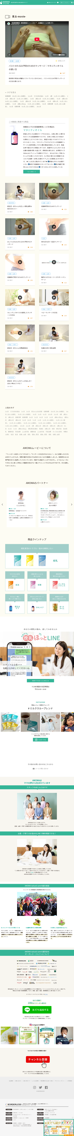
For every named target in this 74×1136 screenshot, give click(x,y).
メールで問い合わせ (41, 768)
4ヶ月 (58, 98)
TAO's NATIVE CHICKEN (26, 1125)
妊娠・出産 (22, 434)
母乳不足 (59, 429)
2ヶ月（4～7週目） (23, 98)
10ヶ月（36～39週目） (19, 96)
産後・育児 (35, 434)
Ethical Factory (16, 1125)
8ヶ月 (44, 104)
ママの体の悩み (38, 96)
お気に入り (61, 61)
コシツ (14, 1119)
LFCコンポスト (23, 1109)
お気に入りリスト (53, 2)
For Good (54, 1109)
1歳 (51, 96)
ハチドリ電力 (30, 1109)
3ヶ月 (32, 98)
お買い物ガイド (26, 1081)
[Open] (10, 722)
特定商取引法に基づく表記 (47, 1081)
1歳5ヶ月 (55, 101)
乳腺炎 (41, 429)
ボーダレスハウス (16, 1114)
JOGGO (19, 1123)
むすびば (15, 1116)
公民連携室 (47, 1117)
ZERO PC (15, 1112)
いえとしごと (21, 1117)
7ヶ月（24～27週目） (34, 104)
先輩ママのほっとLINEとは (40, 681)
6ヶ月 (49, 101)
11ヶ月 (30, 96)
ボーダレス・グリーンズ (50, 1112)
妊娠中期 (17, 106)
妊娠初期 (50, 104)
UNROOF (15, 1117)
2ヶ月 (7, 411)
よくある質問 (35, 1081)
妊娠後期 (8, 96)
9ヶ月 (11, 106)
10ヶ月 (39, 106)
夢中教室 (46, 1114)
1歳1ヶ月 (12, 98)
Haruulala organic (26, 1124)
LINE (32, 872)
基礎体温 (11, 431)
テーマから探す (57, 431)
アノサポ (20, 1112)
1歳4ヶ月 (28, 101)
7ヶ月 (14, 104)
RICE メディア (48, 1109)
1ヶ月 (46, 96)
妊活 (12, 434)
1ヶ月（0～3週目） (60, 96)
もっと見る (31, 171)
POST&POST (16, 1109)
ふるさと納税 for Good (49, 1110)
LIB (23, 1123)
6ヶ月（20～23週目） (60, 423)
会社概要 (11, 1081)
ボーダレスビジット (26, 1114)
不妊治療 (18, 431)
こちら (46, 994)
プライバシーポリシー (60, 1081)
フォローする (42, 740)
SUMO (27, 1117)
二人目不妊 (25, 431)
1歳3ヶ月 (64, 98)
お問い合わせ (18, 1081)
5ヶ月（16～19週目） (39, 101)
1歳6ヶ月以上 (22, 104)
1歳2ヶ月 (38, 98)
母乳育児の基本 (33, 429)
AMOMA (15, 1123)
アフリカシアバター (17, 1124)
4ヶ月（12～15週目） (11, 101)
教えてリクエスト (65, 2)
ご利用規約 (69, 1081)
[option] (21, 507)
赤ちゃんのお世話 (36, 411)
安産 (53, 429)
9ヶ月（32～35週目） (28, 106)
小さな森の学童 (53, 1114)
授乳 (29, 434)
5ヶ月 (22, 101)
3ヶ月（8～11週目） (49, 98)
